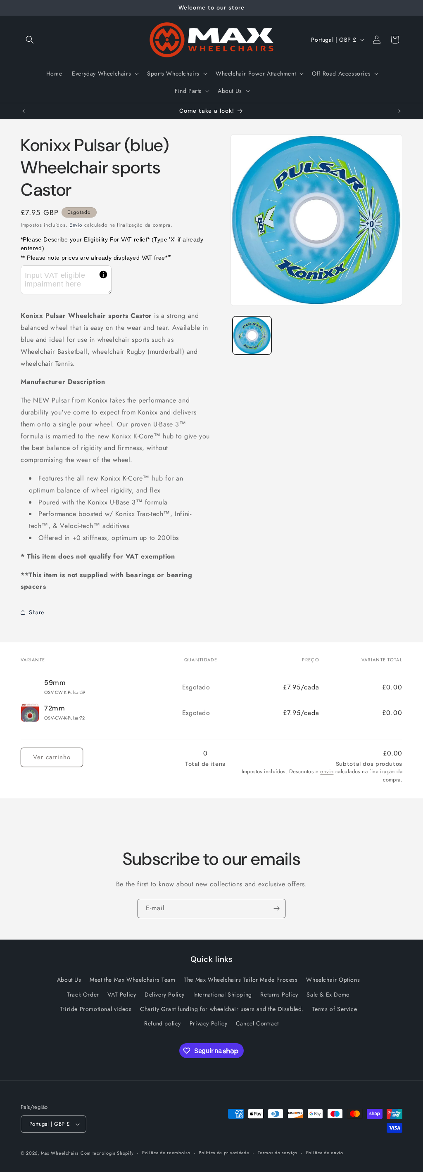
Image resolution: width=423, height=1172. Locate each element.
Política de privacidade (224, 1152)
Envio (76, 225)
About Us (69, 979)
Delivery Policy (165, 994)
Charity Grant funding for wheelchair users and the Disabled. (222, 1009)
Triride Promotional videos (96, 1009)
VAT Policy (121, 994)
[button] (30, 40)
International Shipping (222, 994)
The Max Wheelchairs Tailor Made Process (240, 979)
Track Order (83, 994)
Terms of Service (334, 1009)
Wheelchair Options (333, 979)
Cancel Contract (257, 1023)
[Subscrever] (276, 908)
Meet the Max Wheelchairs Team (132, 979)
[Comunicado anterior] (23, 111)
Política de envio (324, 1152)
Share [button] (36, 612)
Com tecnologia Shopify (107, 1153)
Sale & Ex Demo (328, 994)
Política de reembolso (166, 1152)
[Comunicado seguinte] (399, 111)
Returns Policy (279, 994)
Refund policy (162, 1023)
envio (326, 771)
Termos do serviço (277, 1152)
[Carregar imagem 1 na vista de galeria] (252, 335)
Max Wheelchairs (60, 1153)
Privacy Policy (208, 1023)
